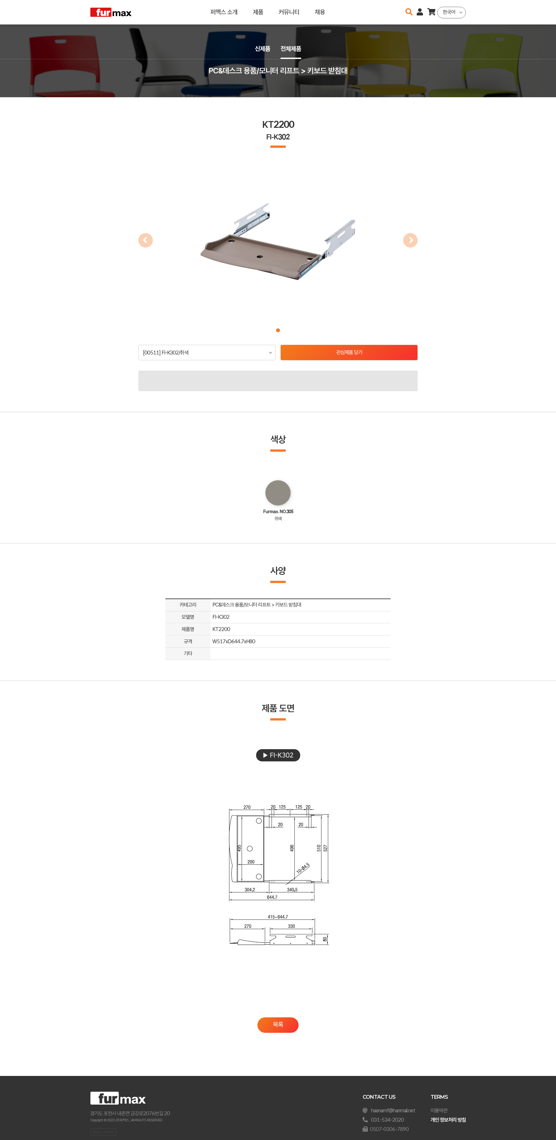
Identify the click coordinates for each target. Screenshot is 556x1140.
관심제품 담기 (349, 352)
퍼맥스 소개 (223, 12)
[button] (278, 330)
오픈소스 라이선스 (103, 1132)
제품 (258, 12)
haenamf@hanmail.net (393, 1110)
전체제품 (291, 48)
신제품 (262, 48)
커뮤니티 (289, 12)
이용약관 (439, 1110)
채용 (320, 12)
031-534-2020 (387, 1120)
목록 (278, 1024)
